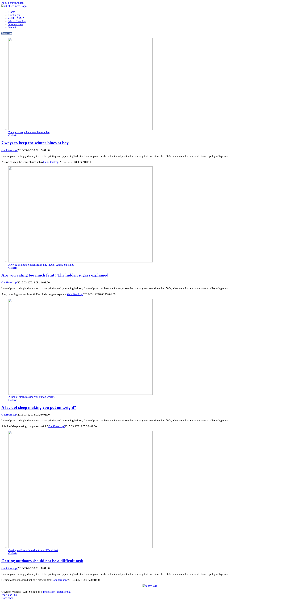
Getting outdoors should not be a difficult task (33, 550)
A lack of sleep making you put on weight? (31, 396)
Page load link (9, 594)
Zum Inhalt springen (12, 2)
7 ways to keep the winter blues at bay (29, 132)
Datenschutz (63, 591)
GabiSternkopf (9, 150)
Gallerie (12, 135)
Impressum (49, 591)
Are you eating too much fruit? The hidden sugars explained (41, 264)
